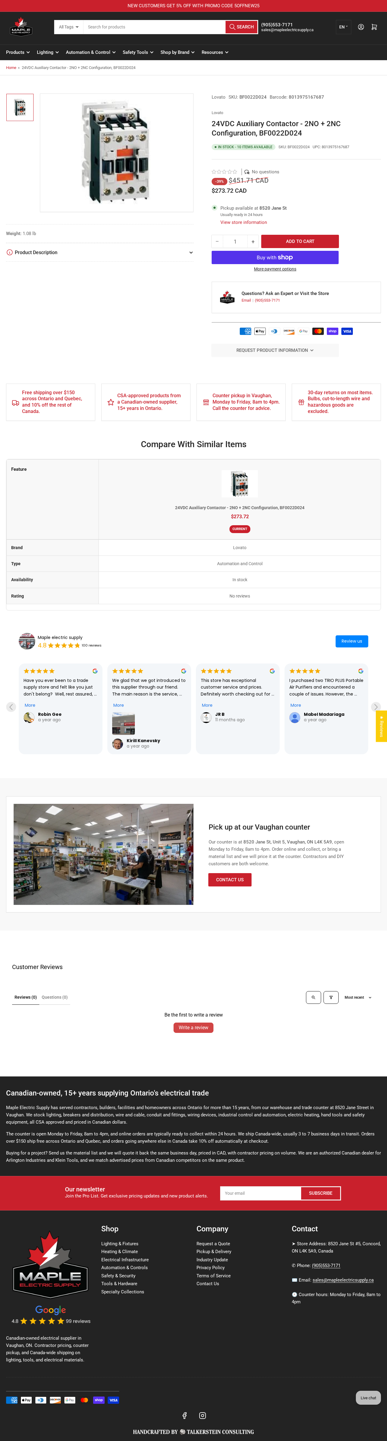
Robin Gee (50, 714)
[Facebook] (184, 1415)
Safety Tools (135, 52)
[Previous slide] (11, 707)
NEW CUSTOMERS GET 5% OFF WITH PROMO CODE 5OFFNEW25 (193, 5)
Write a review (193, 1027)
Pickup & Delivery (214, 1251)
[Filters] (331, 997)
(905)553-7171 (267, 300)
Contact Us (230, 880)
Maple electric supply (60, 637)
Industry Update (212, 1260)
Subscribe (320, 1193)
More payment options (275, 269)
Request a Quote (213, 1243)
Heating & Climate (119, 1251)
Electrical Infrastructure (125, 1260)
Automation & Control (88, 52)
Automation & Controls (124, 1267)
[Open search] (313, 997)
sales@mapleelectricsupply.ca (343, 1280)
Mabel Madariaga (324, 714)
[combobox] (171, 27)
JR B (220, 714)
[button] (225, 172)
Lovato (219, 97)
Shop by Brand (175, 52)
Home (11, 67)
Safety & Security (118, 1276)
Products (15, 52)
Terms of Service (214, 1276)
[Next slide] (376, 707)
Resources (212, 52)
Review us (352, 641)
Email (247, 300)
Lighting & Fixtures (119, 1243)
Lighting (45, 52)
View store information (243, 222)
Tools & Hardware (119, 1283)
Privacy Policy (211, 1267)
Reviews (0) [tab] (26, 997)
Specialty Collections (122, 1292)
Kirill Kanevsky (143, 741)
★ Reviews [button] (381, 726)
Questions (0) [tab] (55, 997)
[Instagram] (202, 1415)
